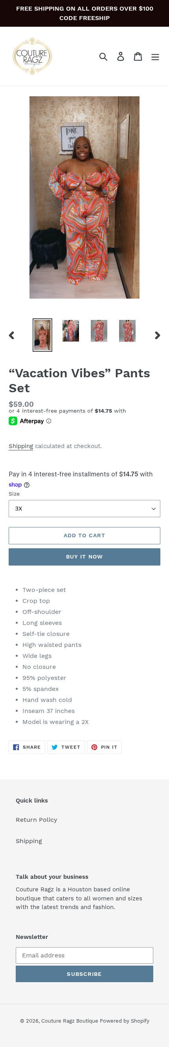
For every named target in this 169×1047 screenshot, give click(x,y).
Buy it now (84, 556)
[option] (42, 335)
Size (14, 493)
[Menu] (155, 56)
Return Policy (36, 819)
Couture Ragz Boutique (70, 1021)
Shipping (21, 446)
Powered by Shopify (124, 1021)
